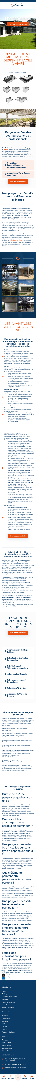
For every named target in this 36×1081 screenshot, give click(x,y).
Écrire (32, 1078)
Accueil (3, 1078)
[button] (18, 1077)
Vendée (6, 149)
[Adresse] (11, 1076)
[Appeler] (25, 1076)
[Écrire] (32, 1076)
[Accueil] (4, 1076)
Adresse (11, 1078)
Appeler (25, 1078)
